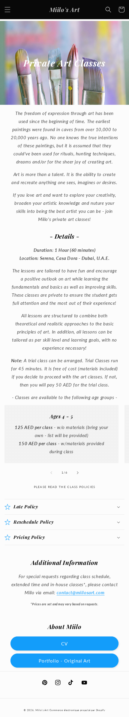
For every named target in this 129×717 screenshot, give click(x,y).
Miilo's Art (42, 710)
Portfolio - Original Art (64, 660)
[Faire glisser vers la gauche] (51, 472)
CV (64, 643)
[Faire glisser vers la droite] (77, 472)
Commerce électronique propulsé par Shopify (77, 710)
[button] (7, 9)
